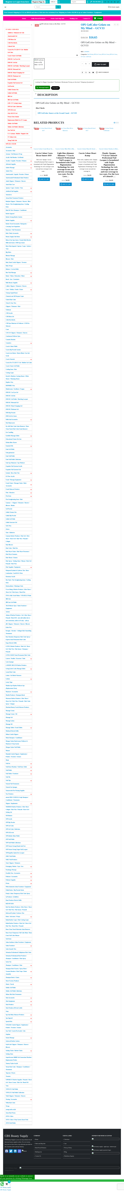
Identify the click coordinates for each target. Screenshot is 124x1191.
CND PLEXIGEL (12, 43)
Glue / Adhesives (10, 532)
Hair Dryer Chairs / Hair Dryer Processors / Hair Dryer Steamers (18, 553)
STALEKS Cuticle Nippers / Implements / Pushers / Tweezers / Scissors (17, 1026)
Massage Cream (10, 710)
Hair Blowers (9, 544)
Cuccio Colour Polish (11, 346)
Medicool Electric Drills (12, 731)
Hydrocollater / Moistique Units (14, 586)
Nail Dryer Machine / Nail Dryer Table (16, 767)
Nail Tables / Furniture (12, 773)
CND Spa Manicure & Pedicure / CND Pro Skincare (17, 325)
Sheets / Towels (10, 984)
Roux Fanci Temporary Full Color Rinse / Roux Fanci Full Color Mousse (19, 934)
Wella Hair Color (10, 1102)
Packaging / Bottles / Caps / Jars (14, 866)
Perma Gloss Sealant (13, 116)
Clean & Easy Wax (11, 303)
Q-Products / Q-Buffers (12, 897)
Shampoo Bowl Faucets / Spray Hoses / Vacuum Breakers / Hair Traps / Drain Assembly (16, 971)
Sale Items (8, 939)
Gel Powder (11, 86)
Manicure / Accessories (12, 691)
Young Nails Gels (12, 140)
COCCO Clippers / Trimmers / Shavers (16, 333)
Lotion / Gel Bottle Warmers (13, 675)
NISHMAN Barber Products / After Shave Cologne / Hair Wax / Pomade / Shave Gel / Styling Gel (17, 809)
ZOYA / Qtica (9, 1116)
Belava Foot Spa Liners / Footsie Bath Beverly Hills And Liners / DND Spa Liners (18, 241)
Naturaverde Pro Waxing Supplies (15, 790)
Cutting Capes (10, 372)
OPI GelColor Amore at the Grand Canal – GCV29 (57, 113)
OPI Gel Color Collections (15, 106)
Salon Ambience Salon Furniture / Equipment (18, 942)
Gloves (7, 529)
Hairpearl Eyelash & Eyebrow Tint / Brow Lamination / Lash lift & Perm (17, 572)
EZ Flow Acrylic (10, 476)
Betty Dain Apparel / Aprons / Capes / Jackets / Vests (18, 247)
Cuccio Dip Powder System (13, 349)
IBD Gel (10, 96)
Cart (65, 1143)
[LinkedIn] (114, 1)
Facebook (82, 72)
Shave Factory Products (12, 981)
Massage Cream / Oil (11, 714)
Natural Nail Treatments (12, 784)
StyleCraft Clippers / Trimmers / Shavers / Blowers (17, 1046)
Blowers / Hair (10, 259)
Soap (7, 1011)
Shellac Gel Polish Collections (16, 127)
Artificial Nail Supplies (12, 191)
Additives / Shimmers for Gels (16, 32)
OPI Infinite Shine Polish (13, 836)
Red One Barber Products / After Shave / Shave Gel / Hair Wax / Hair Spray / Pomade (19, 908)
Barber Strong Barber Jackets (14, 217)
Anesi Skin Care (10, 184)
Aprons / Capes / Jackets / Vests (14, 188)
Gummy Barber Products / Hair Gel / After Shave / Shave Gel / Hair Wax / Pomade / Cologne (17, 538)
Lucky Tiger (9, 682)
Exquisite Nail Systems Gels (13, 469)
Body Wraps (9, 266)
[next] (117, 24)
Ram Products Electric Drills (13, 900)
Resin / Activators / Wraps (13, 916)
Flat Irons (8, 496)
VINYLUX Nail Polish (12, 1089)
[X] (108, 1)
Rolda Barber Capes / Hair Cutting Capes (17, 920)
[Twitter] (11, 1151)
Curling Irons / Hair (11, 369)
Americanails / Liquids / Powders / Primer (17, 174)
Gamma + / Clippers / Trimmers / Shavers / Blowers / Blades (17, 504)
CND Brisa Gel (12, 39)
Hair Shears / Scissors (11, 557)
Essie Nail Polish (10, 456)
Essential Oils (9, 446)
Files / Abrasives (10, 492)
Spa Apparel (9, 1018)
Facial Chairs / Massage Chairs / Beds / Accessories (16, 484)
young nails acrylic (11, 1109)
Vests (7, 1086)
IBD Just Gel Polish (13, 100)
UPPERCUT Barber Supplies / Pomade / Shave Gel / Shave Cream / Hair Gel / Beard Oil (19, 1081)
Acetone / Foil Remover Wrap (14, 154)
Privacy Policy (68, 1147)
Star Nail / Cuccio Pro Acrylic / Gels (15, 1031)
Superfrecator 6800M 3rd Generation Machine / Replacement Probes (19, 1059)
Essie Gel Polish (12, 79)
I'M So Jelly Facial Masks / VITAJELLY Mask (18, 595)
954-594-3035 (97, 2)
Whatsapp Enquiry (44, 87)
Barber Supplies (10, 220)
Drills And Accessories (12, 419)
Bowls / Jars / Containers (12, 279)
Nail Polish (90, 54)
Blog (65, 1152)
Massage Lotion (10, 721)
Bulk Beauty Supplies (12, 282)
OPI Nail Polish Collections (13, 842)
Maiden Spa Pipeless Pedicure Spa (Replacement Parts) (15, 687)
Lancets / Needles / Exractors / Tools (15, 658)
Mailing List (74, 18)
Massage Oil (9, 724)
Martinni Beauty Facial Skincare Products (17, 707)
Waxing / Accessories (11, 1099)
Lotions (8, 679)
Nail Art (8, 763)
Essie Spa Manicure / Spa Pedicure (15, 463)
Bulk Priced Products (38, 18)
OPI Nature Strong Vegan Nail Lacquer (17, 849)
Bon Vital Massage (11, 272)
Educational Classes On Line (13, 439)
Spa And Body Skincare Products (15, 1014)
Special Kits (9, 1021)
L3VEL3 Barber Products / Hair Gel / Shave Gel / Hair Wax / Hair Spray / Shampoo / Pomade (18, 649)
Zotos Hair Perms (10, 1113)
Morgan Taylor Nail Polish (13, 747)
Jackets (8, 612)
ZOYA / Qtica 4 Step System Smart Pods (17, 1119)
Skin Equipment (10, 1001)
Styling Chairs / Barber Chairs (14, 1050)
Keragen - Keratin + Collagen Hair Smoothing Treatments (18, 632)
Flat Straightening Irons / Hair (14, 499)
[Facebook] (105, 1)
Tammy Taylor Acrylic (12, 1063)
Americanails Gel (12, 36)
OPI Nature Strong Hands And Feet (16, 846)
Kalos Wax (9, 627)
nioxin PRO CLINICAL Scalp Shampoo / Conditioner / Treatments (17, 799)
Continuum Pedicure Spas (13, 336)
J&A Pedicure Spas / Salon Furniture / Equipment (16, 607)
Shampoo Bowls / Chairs (12, 977)
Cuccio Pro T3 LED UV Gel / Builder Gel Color (18, 51)
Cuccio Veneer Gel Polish (14, 55)
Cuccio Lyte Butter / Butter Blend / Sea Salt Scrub (18, 354)
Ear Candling (9, 432)
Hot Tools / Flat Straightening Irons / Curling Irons (18, 581)
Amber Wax (9, 171)
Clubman (8, 310)
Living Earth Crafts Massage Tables (15, 668)
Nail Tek (8, 777)
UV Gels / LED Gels (86, 56)
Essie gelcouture (10, 452)
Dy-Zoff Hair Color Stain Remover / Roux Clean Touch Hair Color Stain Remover (17, 428)
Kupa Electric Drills (11, 643)
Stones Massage (10, 1037)
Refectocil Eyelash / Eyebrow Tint (15, 913)
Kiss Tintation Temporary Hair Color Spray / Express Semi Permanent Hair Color (18, 638)
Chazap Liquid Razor (12, 293)
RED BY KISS (10, 903)
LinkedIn (89, 72)
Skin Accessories (10, 997)
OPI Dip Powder (10, 822)
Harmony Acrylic (10, 576)
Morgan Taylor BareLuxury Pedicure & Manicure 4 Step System (17, 742)
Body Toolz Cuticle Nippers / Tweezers (16, 262)
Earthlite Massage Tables (12, 435)
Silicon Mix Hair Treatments (13, 994)
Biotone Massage (10, 255)
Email (93, 72)
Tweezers (8, 1076)
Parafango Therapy (11, 870)
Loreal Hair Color (11, 672)
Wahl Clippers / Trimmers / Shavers (15, 1096)
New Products (9, 794)
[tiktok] (24, 1151)
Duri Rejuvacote (10, 423)
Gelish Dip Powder (11, 515)
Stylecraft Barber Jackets (13, 1041)
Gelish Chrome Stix (13, 89)
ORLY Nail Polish (11, 856)
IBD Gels (8, 599)
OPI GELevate (12, 110)
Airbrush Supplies (11, 164)
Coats (7, 329)
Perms (7, 883)
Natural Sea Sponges (11, 787)
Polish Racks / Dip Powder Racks (15, 890)
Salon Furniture (10, 945)
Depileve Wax (9, 382)
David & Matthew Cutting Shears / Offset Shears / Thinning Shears (17, 377)
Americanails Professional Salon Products (17, 177)
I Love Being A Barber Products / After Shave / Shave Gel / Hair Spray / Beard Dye (18, 591)
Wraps (7, 1106)
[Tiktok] (118, 1)
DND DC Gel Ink (12, 62)
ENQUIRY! (55, 88)
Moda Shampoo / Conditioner (14, 737)
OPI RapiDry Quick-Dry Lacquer (15, 853)
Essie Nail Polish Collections (13, 459)
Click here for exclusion (46, 12)
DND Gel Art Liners (11, 416)
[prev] (115, 24)
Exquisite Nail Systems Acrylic (14, 466)
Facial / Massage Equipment (13, 479)
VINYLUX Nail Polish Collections (15, 1092)
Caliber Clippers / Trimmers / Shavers (16, 286)
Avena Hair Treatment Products (14, 198)
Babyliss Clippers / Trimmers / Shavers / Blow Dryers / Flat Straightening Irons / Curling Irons (18, 204)
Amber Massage (10, 167)
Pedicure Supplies (11, 880)
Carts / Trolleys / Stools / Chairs (14, 289)
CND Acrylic (9, 313)
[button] (114, 122)
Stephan (8, 1034)
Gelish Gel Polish (12, 93)
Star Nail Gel (11, 130)
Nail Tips (8, 780)
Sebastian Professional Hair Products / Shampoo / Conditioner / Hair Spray (16, 957)
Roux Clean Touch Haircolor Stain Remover (18, 929)
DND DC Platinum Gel (14, 76)
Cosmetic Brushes (10, 339)
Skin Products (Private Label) (14, 1008)
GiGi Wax (8, 526)
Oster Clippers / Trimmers (13, 863)
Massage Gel (9, 717)
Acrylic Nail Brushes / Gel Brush (14, 157)
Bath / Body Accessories (12, 233)
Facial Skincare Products (12, 489)
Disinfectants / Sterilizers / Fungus (15, 389)
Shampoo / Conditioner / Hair (14, 965)
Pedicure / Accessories (11, 876)
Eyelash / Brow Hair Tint (12, 473)
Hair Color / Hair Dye (12, 548)
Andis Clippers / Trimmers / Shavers (16, 181)
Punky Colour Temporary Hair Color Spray (18, 893)
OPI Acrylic (9, 819)
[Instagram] (111, 1)
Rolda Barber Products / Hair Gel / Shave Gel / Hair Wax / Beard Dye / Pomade (19, 925)
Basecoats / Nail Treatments (13, 230)
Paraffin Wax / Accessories (13, 873)
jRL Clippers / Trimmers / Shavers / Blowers (18, 624)
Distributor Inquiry (69, 1156)
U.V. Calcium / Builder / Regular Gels (18, 133)
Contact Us (86, 18)
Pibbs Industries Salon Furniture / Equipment (18, 886)
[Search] (58, 7)
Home (24, 18)
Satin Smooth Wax (11, 949)
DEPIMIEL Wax (10, 385)
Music (7, 760)
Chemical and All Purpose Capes (15, 296)
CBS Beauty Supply (16, 1135)
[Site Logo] (10, 7)
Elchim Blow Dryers (11, 442)
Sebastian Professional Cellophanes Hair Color (18, 952)
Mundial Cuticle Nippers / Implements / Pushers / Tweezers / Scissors (17, 755)
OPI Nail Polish (10, 839)
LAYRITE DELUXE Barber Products (16, 665)
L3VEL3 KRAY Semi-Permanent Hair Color (18, 655)
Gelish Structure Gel (11, 522)
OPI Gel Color (97, 54)
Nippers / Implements (12, 803)
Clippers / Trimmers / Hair (13, 306)
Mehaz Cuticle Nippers (12, 734)
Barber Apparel (10, 213)
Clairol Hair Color (11, 299)
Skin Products (10, 1004)
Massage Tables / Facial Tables (14, 727)
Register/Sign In (38, 2)
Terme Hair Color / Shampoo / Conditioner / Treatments (18, 1068)
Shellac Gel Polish (12, 123)
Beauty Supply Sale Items (13, 236)
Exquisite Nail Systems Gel (15, 83)
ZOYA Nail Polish (11, 1123)
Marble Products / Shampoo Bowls (15, 695)
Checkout (66, 1139)
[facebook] (6, 1151)
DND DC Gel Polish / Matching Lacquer (19, 66)
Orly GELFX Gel (12, 113)
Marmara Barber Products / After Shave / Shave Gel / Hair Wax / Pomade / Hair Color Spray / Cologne (18, 701)
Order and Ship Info (57, 18)
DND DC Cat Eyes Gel (14, 59)
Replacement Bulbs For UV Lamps (17, 120)
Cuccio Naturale (10, 359)
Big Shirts (8, 252)
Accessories (9, 147)
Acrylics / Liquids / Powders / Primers (16, 161)
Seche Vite (8, 962)
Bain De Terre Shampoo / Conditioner (16, 210)
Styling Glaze (9, 1054)
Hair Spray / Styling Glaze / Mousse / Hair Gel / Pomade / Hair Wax (19, 562)
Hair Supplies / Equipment (13, 567)
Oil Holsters (9, 815)
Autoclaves (9, 194)
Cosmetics (8, 343)
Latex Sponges (10, 662)
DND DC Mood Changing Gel (16, 72)
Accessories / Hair (10, 150)
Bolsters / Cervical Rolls (12, 269)
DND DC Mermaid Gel (14, 69)
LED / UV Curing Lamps (15, 103)
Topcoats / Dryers (10, 1073)
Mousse (8, 750)
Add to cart (101, 64)
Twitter (85, 72)
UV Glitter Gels (12, 137)
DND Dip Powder (10, 412)
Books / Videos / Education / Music (15, 276)
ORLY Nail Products (11, 859)
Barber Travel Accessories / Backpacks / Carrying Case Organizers (16, 225)
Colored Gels (11, 46)
